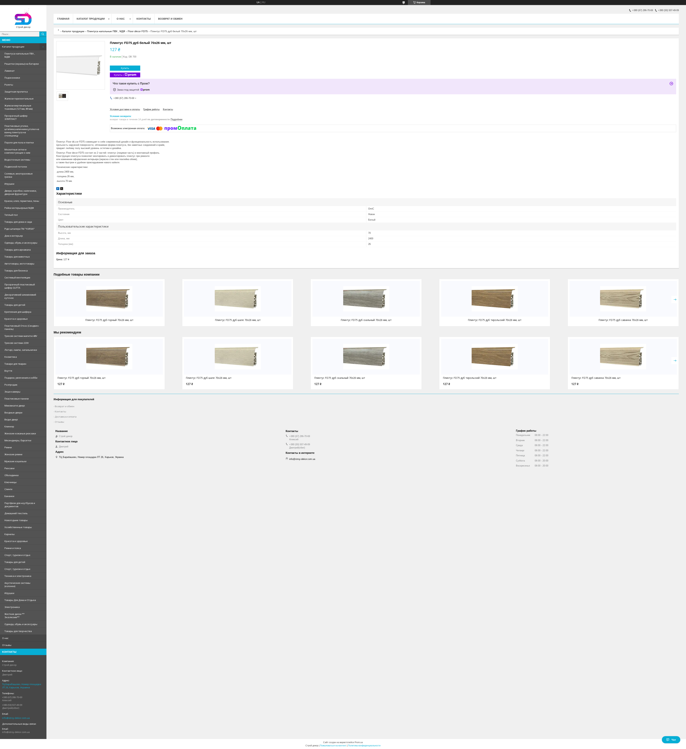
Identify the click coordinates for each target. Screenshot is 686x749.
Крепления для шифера (17, 311)
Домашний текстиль (16, 513)
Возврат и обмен (170, 18)
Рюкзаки (9, 468)
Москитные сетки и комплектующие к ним (17, 151)
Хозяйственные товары (18, 527)
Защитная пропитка (16, 91)
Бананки (9, 496)
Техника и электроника (17, 576)
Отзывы (6, 645)
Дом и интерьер (13, 235)
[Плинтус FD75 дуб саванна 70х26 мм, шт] (623, 299)
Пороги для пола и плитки (19, 142)
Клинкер (9, 426)
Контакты (143, 18)
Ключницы (10, 482)
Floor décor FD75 (138, 31)
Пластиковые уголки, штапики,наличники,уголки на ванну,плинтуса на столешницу (21, 130)
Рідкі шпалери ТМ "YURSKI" (19, 228)
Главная (63, 18)
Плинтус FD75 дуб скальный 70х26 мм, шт (366, 320)
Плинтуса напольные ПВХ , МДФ (19, 55)
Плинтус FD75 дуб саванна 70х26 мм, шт (623, 320)
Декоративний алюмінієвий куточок (20, 296)
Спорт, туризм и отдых (17, 555)
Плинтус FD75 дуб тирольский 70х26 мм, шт (494, 320)
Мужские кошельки (15, 461)
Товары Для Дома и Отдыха (20, 600)
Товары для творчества (18, 631)
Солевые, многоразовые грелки (18, 175)
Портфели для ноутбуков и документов (19, 504)
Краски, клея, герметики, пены (21, 201)
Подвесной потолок (15, 166)
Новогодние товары (16, 520)
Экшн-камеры (12, 391)
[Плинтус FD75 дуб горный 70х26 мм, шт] (109, 299)
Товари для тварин (15, 363)
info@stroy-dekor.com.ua (16, 718)
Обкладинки (11, 475)
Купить (125, 68)
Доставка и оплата (65, 416)
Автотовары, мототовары (19, 263)
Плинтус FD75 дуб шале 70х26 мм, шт (238, 320)
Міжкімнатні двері (14, 405)
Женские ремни (13, 454)
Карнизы (9, 534)
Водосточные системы (17, 159)
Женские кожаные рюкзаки (20, 433)
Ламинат (9, 70)
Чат (674, 739)
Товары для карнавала (17, 249)
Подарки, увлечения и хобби (20, 377)
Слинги (8, 489)
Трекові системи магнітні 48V (20, 336)
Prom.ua (359, 742)
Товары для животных (17, 256)
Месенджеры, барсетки (17, 440)
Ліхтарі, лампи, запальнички (20, 349)
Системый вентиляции (17, 277)
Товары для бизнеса (16, 270)
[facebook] (57, 189)
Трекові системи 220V (16, 342)
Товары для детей (14, 304)
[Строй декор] (23, 17)
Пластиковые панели (16, 398)
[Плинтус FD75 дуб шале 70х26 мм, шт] (237, 299)
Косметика (10, 356)
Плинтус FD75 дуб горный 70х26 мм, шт (109, 320)
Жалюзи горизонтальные (19, 98)
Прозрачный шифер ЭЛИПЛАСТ (16, 117)
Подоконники (12, 77)
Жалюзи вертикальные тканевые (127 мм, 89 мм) (18, 107)
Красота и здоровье (16, 318)
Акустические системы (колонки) (17, 584)
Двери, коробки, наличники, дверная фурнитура (20, 192)
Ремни (8, 447)
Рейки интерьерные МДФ (19, 207)
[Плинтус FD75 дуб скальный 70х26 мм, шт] (366, 299)
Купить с (119, 74)
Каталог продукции (13, 46)
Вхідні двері (11, 419)
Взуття (8, 370)
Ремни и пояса (12, 548)
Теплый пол (11, 214)
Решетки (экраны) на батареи (21, 63)
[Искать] (42, 34)
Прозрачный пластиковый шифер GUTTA (19, 286)
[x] (61, 189)
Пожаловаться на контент (333, 745)
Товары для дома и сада (18, 221)
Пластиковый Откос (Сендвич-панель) (21, 327)
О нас (5, 638)
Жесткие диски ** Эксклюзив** (14, 615)
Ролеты (8, 84)
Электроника (12, 607)
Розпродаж (10, 384)
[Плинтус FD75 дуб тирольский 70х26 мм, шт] (494, 299)
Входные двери (13, 412)
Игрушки (9, 183)
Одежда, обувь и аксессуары (20, 242)
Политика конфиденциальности (364, 745)
